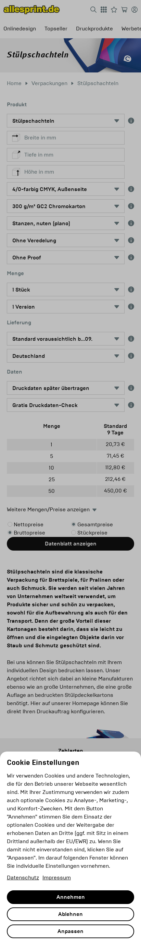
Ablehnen (70, 914)
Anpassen (70, 931)
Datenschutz (23, 877)
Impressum (56, 877)
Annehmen (70, 897)
